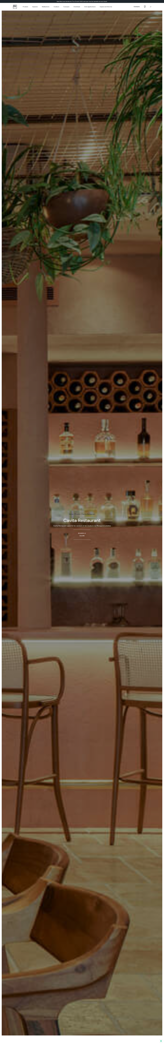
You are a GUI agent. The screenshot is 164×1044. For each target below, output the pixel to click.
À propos (66, 7)
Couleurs (56, 7)
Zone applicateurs (90, 7)
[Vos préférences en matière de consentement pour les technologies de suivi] (161, 1041)
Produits (25, 7)
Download (77, 7)
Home (71, 514)
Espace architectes (106, 7)
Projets (77, 514)
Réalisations (45, 7)
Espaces (35, 7)
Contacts (137, 7)
